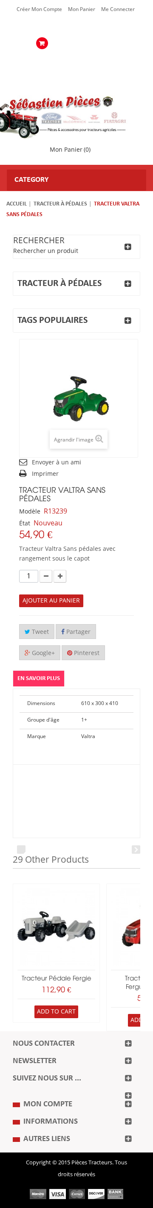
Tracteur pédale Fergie (56, 979)
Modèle (29, 511)
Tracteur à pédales (60, 204)
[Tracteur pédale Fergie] (56, 927)
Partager (78, 632)
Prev (21, 849)
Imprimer (45, 474)
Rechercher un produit (45, 251)
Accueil (16, 204)
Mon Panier (81, 9)
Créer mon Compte (39, 9)
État (24, 523)
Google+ (42, 653)
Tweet (39, 632)
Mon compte (47, 1104)
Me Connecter (118, 9)
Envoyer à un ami (56, 462)
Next (136, 849)
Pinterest (85, 653)
